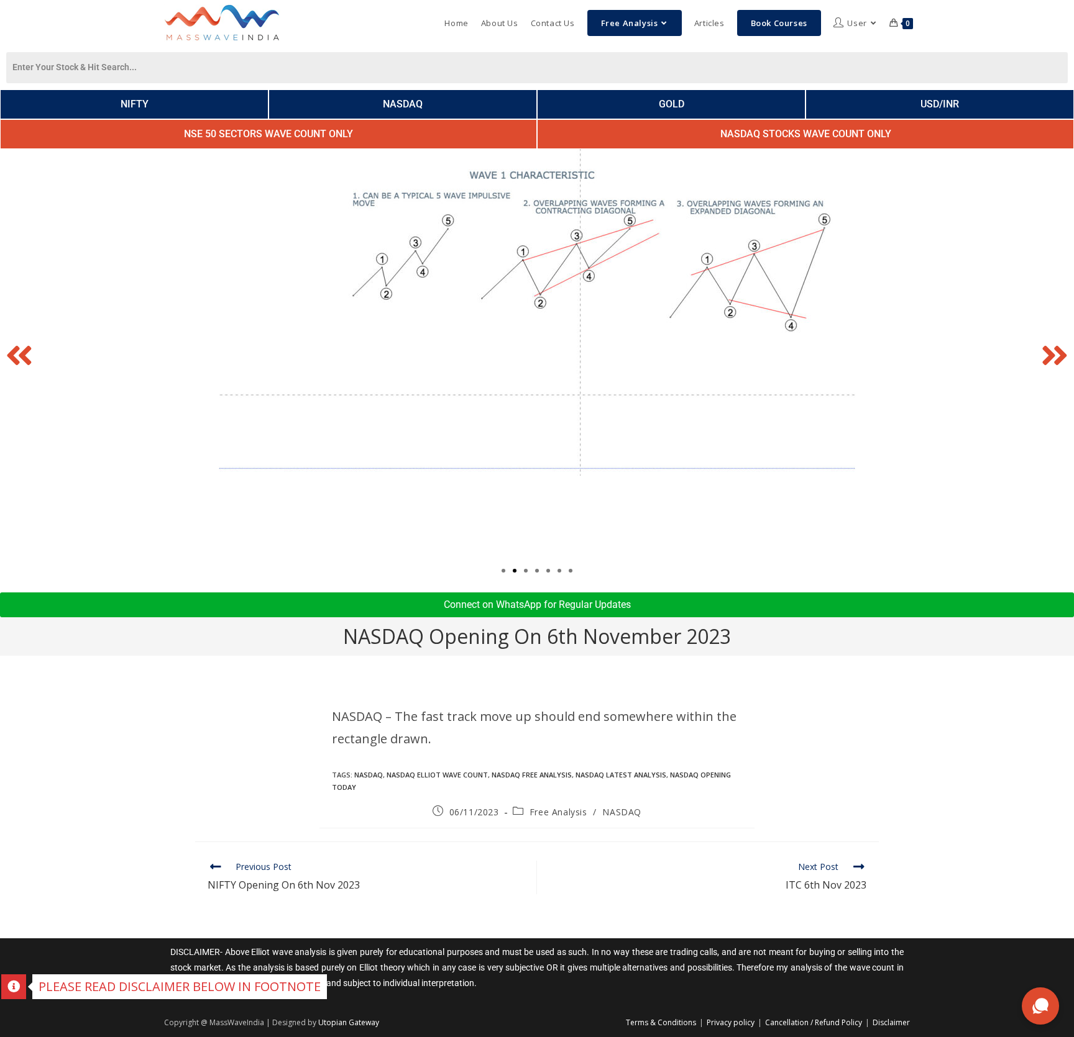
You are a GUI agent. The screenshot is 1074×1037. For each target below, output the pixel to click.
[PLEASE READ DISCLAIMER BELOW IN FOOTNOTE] (13, 986)
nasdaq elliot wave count (437, 774)
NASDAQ (368, 774)
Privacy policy (731, 1022)
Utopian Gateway (348, 1022)
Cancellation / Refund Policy (813, 1022)
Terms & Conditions (661, 1022)
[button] (19, 355)
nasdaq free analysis (532, 774)
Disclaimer (891, 1022)
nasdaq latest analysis (621, 774)
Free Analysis (558, 812)
